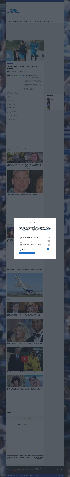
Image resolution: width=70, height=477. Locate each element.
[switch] (48, 237)
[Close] (54, 220)
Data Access (35, 256)
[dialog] (35, 238)
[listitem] (35, 234)
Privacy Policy (41, 256)
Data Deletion (28, 256)
